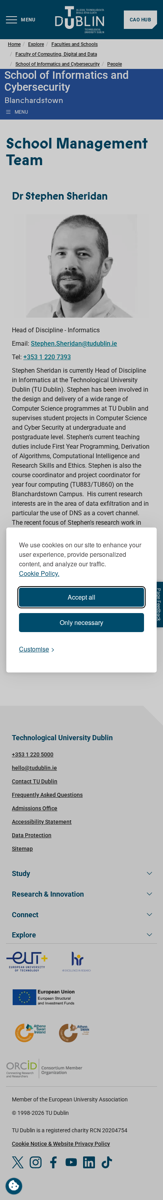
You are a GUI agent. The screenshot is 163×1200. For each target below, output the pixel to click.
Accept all (81, 597)
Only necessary (81, 622)
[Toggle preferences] (14, 1186)
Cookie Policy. (39, 573)
